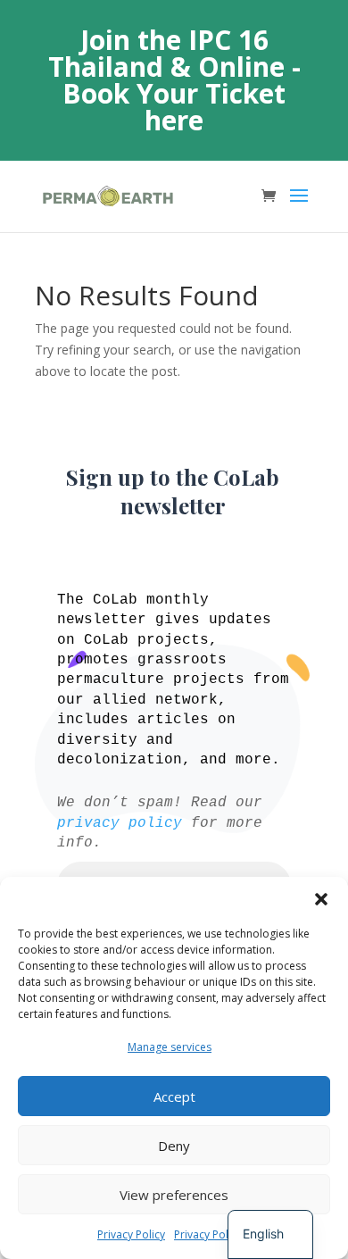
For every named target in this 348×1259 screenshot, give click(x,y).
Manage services (169, 1047)
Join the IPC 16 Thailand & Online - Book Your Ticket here (174, 79)
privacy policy (119, 823)
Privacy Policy (131, 1234)
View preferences (174, 1195)
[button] (321, 899)
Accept (174, 1096)
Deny (174, 1146)
